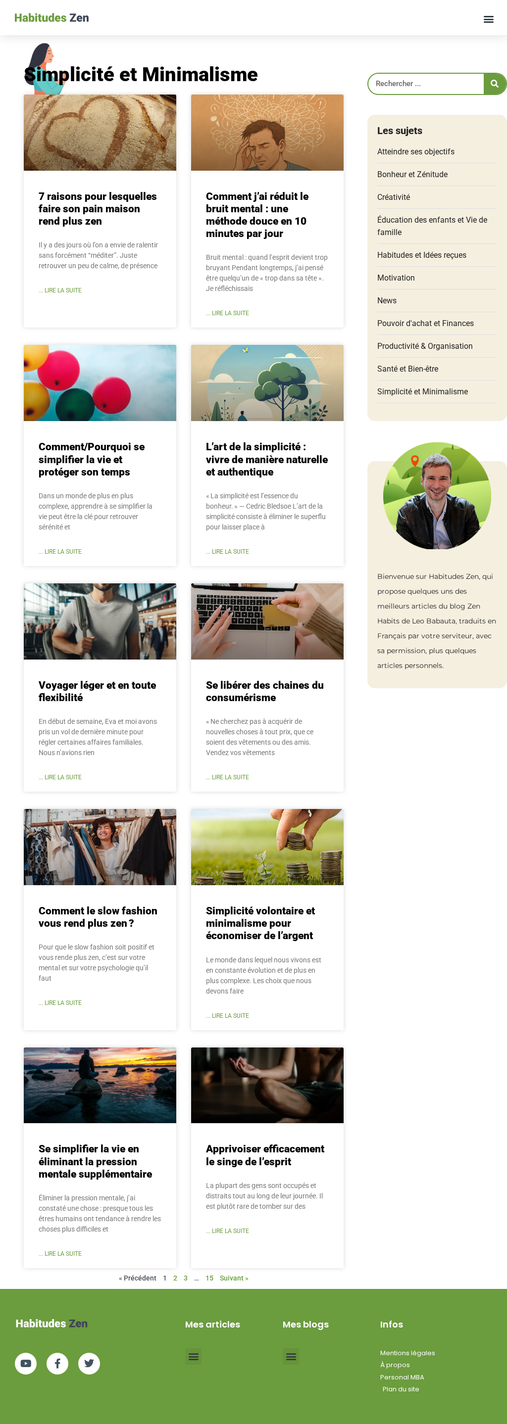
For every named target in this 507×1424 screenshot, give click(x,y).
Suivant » (234, 1278)
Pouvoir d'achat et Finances (425, 323)
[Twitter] (89, 1364)
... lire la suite (60, 290)
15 (209, 1278)
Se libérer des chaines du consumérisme (265, 691)
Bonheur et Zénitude (412, 174)
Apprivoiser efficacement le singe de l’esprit (265, 1155)
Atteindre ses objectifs (416, 151)
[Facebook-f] (57, 1364)
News (387, 300)
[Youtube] (26, 1364)
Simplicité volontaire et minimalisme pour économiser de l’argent (260, 923)
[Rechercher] (495, 84)
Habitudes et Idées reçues (421, 255)
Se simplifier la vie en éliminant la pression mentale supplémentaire (95, 1161)
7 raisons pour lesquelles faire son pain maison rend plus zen (98, 208)
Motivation (396, 278)
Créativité (393, 197)
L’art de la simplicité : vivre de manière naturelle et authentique (267, 459)
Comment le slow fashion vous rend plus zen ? (98, 917)
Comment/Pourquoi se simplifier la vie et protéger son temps (92, 459)
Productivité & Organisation (425, 346)
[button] (489, 18)
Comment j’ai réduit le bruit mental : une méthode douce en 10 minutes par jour (257, 215)
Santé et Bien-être (407, 369)
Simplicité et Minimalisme (422, 391)
